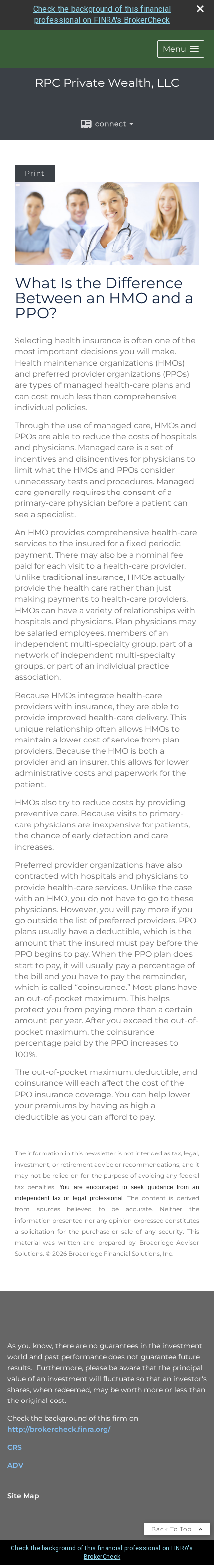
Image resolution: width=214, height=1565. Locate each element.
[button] (180, 49)
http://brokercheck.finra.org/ (58, 1429)
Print (35, 173)
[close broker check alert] (200, 9)
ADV (15, 1465)
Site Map (23, 1495)
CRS (14, 1447)
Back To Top (172, 1529)
